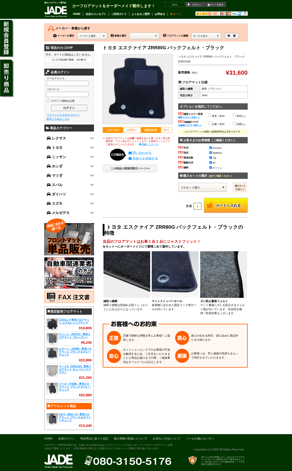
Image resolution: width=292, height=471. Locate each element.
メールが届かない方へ (200, 438)
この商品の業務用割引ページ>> (130, 168)
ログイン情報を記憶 (62, 100)
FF (214, 163)
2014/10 (217, 148)
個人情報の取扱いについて (130, 438)
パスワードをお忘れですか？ (63, 114)
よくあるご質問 (141, 13)
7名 (214, 158)
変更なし (241, 116)
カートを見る (216, 4)
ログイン (196, 4)
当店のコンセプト (96, 13)
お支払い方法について (167, 438)
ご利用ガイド (119, 13)
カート (176, 13)
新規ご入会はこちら (58, 118)
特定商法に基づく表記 (94, 438)
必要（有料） (219, 124)
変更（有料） (219, 116)
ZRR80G (217, 153)
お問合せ (160, 13)
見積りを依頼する (145, 158)
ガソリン (217, 168)
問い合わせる (142, 152)
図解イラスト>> (150, 144)
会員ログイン (66, 438)
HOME (77, 13)
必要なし (241, 124)
